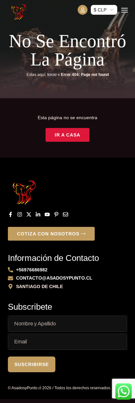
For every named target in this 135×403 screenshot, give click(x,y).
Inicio (52, 74)
